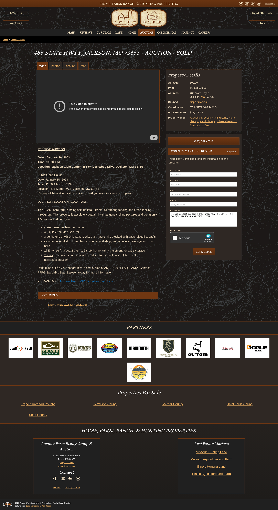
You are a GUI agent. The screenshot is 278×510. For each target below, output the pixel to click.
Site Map (57, 487)
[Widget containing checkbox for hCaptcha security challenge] (192, 237)
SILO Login (270, 3)
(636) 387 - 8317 (262, 13)
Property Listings (18, 40)
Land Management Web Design (38, 506)
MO (203, 96)
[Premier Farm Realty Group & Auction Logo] (139, 18)
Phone (172, 200)
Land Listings (207, 121)
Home (5, 40)
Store (262, 23)
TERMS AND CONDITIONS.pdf (66, 304)
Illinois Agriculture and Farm (211, 474)
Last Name (174, 180)
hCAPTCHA (175, 230)
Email (172, 190)
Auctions (16, 23)
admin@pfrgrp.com (66, 466)
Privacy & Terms (72, 487)
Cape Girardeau (199, 102)
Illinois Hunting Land (211, 466)
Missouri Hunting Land (214, 117)
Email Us (16, 13)
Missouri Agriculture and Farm (211, 459)
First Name (174, 170)
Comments (174, 210)
